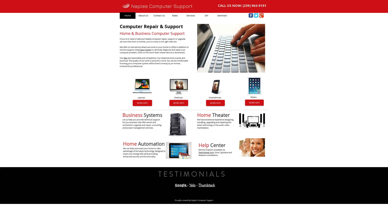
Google (181, 185)
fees (125, 58)
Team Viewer (145, 49)
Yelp (192, 185)
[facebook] (251, 15)
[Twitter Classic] (256, 15)
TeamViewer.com (206, 152)
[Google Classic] (261, 15)
